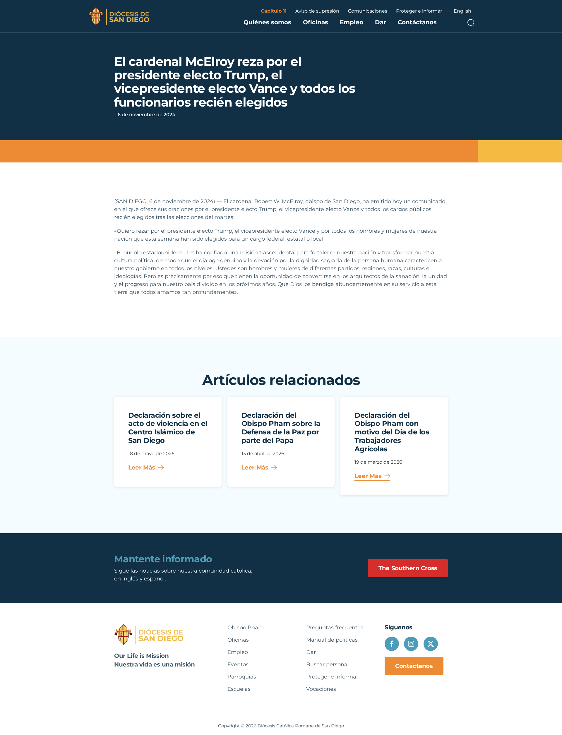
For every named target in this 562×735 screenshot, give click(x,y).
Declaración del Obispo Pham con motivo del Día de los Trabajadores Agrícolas (391, 432)
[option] (462, 11)
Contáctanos (417, 22)
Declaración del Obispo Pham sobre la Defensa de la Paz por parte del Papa (280, 428)
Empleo (351, 22)
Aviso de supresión (317, 11)
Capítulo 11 (274, 11)
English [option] (462, 11)
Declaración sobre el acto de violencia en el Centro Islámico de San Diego (167, 428)
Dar (380, 22)
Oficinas (315, 22)
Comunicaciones (367, 11)
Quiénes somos (267, 22)
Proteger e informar (419, 11)
